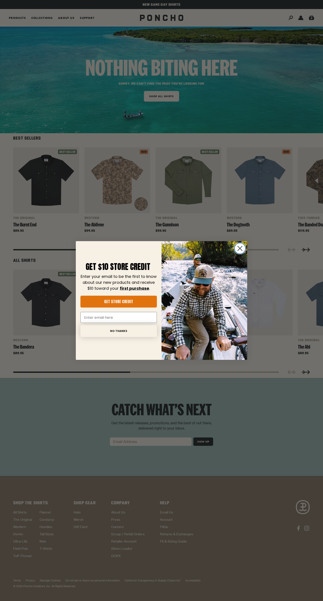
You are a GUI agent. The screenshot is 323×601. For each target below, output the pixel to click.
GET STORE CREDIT (118, 301)
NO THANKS (118, 331)
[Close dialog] (239, 248)
